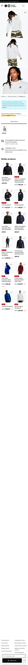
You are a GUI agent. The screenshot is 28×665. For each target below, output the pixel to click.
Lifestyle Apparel (12, 96)
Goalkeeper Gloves (20, 640)
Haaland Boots (5, 645)
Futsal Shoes (4, 643)
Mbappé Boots (5, 648)
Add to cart (13, 660)
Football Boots (5, 640)
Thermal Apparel (19, 652)
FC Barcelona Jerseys (21, 645)
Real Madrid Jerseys (20, 643)
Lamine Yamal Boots (6, 651)
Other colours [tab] (14, 121)
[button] (14, 150)
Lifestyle (3, 96)
